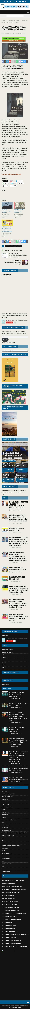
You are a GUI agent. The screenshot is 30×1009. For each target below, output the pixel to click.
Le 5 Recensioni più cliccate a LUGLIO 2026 (17, 569)
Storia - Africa (7, 913)
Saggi (3, 861)
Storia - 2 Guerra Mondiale (13, 246)
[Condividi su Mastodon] (19, 61)
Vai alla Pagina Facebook (7, 650)
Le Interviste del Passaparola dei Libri (14, 889)
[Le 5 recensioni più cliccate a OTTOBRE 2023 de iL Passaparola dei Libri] (7, 223)
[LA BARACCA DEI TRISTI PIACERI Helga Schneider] (15, 58)
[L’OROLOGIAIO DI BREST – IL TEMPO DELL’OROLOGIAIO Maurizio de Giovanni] (5, 503)
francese (4, 817)
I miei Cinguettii (5, 684)
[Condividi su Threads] (27, 61)
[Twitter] (10, 1)
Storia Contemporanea (10, 931)
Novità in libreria (8, 895)
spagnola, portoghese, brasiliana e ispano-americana (14, 833)
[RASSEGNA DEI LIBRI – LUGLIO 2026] (5, 578)
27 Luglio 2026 (14, 622)
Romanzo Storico (6, 858)
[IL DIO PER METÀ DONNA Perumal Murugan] (5, 770)
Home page (4, 791)
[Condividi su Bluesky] (24, 61)
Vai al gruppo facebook (7, 652)
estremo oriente (6, 815)
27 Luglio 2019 (22, 479)
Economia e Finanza (8, 883)
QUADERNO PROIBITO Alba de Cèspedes (8, 465)
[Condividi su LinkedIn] (7, 61)
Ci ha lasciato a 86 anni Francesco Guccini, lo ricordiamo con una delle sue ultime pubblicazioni (18, 518)
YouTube (4, 665)
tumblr (3, 660)
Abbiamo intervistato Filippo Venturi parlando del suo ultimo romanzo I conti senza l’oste (18, 741)
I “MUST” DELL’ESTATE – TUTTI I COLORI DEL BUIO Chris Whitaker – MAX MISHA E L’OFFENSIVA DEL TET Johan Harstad (18, 756)
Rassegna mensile (8, 898)
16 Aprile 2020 (8, 479)
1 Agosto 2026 (14, 572)
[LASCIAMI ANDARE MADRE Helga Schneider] (19, 205)
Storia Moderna (21, 946)
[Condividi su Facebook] (3, 61)
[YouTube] (22, 1)
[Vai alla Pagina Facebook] (4, 1)
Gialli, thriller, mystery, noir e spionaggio (11, 845)
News (3, 869)
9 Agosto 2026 (15, 510)
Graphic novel (5, 848)
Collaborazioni (5, 802)
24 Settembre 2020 (8, 33)
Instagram (4, 657)
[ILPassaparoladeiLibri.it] (15, 9)
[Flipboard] (26, 1)
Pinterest (4, 662)
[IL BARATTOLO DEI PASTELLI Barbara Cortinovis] (5, 693)
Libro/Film (4, 851)
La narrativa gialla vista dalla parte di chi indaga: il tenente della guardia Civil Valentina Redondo (18, 589)
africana (3, 809)
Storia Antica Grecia (9, 925)
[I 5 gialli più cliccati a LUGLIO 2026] (5, 529)
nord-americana (5, 825)
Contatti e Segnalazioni (7, 797)
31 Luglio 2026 (14, 581)
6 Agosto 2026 (15, 523)
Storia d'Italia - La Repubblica (11, 940)
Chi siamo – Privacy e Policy (8, 794)
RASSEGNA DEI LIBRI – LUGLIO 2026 (17, 578)
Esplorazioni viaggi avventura (12, 886)
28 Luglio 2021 (8, 461)
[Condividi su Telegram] (22, 61)
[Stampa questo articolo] (15, 61)
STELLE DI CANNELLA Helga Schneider (6, 211)
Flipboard (4, 668)
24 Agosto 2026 (14, 763)
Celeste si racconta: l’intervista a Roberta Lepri (18, 779)
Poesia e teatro (5, 856)
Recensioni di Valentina (10, 901)
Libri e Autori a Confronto (11, 892)
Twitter (3, 655)
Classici (3, 843)
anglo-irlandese (5, 812)
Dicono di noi (5, 799)
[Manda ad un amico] (12, 61)
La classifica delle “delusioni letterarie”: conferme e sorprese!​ (13, 455)
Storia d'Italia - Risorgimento (11, 943)
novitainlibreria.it (6, 871)
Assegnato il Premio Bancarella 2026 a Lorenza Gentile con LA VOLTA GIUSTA (18, 617)
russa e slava (5, 827)
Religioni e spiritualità (9, 904)
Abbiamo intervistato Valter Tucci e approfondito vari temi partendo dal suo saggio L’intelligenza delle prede (18, 556)
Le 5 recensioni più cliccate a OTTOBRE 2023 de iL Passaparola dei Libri (7, 229)
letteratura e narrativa (7, 807)
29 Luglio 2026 (14, 594)
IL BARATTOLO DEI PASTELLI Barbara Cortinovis (16, 694)
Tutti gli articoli (5, 804)
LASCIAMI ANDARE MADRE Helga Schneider (19, 211)
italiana (3, 822)
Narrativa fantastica (6, 853)
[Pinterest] (19, 1)
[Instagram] (13, 1)
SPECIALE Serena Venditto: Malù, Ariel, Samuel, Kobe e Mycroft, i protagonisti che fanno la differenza (18, 716)
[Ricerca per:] (15, 16)
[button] (28, 12)
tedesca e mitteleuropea (8, 835)
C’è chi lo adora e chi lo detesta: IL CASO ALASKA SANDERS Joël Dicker (21, 464)
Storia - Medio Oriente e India (11, 919)
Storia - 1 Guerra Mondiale (10, 907)
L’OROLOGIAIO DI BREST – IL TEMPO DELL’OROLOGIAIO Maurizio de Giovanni (18, 505)
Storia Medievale (8, 946)
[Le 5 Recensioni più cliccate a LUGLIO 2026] (5, 569)
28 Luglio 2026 (14, 609)
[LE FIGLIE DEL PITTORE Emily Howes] (5, 705)
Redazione (18, 33)
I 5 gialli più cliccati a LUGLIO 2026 (16, 529)
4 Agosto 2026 (15, 532)
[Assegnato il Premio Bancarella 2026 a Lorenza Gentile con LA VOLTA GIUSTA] (5, 616)
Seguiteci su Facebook (10, 672)
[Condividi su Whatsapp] (17, 61)
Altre (3, 838)
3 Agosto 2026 (14, 547)
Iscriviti (5, 340)
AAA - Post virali (8, 880)
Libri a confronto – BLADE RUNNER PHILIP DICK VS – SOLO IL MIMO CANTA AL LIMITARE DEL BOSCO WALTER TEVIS (18, 541)
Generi (3, 840)
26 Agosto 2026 (14, 698)
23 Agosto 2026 (14, 782)
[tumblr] (16, 1)
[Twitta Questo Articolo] (5, 61)
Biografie (20, 880)
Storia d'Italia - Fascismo (10, 937)
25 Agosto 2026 (14, 733)
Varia (3, 866)
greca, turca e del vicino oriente (9, 820)
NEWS (4, 498)
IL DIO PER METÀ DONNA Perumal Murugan (18, 769)
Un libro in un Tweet (6, 864)
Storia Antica (7, 922)
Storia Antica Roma (8, 928)
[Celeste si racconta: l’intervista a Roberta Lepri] (5, 779)
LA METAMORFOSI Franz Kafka (20, 475)
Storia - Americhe (20, 913)
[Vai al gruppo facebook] (7, 1)
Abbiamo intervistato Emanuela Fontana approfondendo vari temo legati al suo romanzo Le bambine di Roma (18, 603)
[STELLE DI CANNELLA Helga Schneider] (7, 205)
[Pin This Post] (10, 61)
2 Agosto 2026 (14, 562)
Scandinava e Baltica (6, 830)
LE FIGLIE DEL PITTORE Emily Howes (18, 704)
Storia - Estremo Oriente (10, 916)
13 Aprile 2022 (8, 469)
